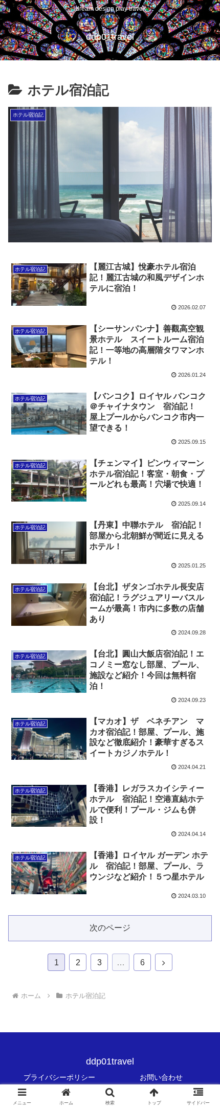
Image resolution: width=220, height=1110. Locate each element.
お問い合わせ (161, 1077)
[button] (199, 919)
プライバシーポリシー (59, 1077)
